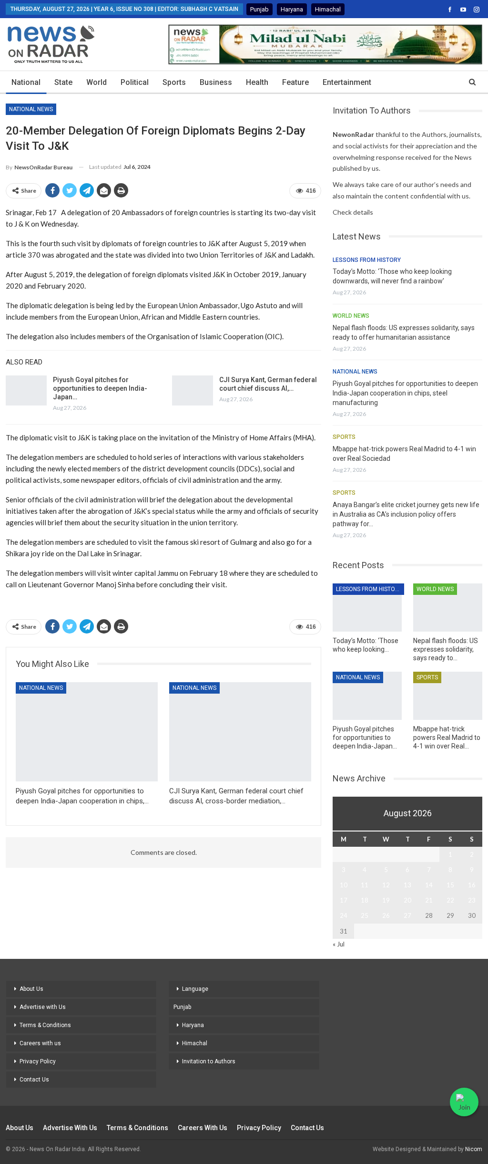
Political (135, 82)
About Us (31, 989)
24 (343, 915)
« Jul (339, 944)
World (96, 82)
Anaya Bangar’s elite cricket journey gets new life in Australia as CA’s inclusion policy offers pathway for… (406, 514)
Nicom (473, 1149)
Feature (295, 82)
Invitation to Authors (208, 1061)
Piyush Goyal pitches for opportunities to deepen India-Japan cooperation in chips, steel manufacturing (405, 393)
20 (407, 900)
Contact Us (34, 1079)
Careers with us (40, 1043)
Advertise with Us (43, 1007)
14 (429, 885)
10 (343, 885)
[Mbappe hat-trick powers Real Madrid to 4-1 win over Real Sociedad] (447, 696)
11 (364, 885)
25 (364, 915)
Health (257, 82)
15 (450, 885)
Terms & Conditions (45, 1025)
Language (195, 989)
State (63, 82)
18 (364, 900)
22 (450, 900)
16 (472, 885)
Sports (174, 82)
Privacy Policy (38, 1061)
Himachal (328, 9)
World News (351, 315)
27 (407, 915)
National (26, 82)
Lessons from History (367, 260)
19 (386, 900)
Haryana (292, 9)
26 (386, 915)
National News (31, 109)
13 (407, 885)
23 (472, 900)
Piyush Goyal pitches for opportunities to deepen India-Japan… (100, 388)
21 (429, 900)
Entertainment (347, 82)
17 (343, 900)
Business (216, 82)
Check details (353, 212)
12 (386, 885)
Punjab (259, 9)
